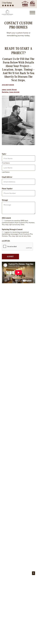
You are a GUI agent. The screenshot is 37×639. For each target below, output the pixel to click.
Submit (10, 256)
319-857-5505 (8, 84)
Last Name (5, 172)
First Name (6, 163)
